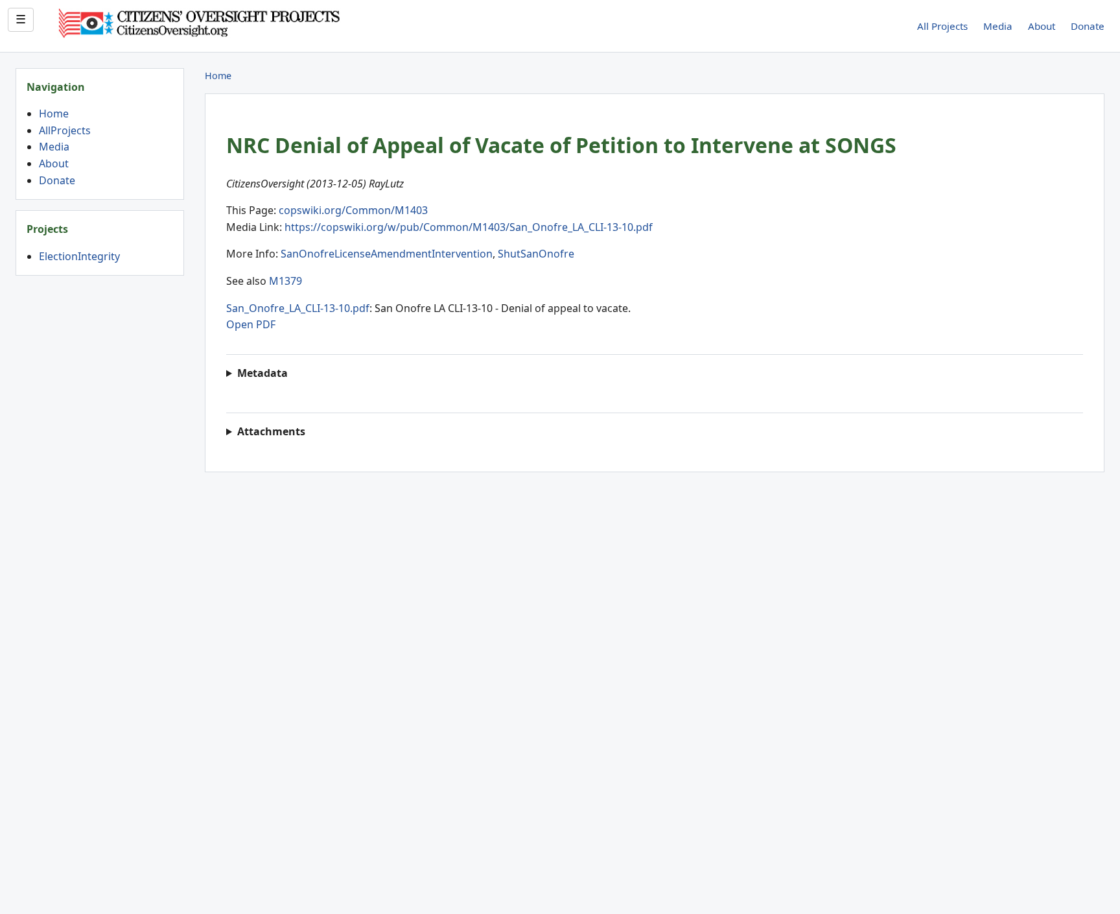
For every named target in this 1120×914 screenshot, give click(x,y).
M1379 (285, 281)
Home (54, 113)
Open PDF (250, 324)
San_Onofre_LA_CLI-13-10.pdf (297, 308)
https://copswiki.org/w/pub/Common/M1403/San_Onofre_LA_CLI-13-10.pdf (469, 227)
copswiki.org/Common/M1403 (353, 210)
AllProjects (65, 130)
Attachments (271, 431)
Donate (1087, 25)
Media (997, 25)
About (1041, 25)
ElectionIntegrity (79, 256)
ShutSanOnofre (536, 254)
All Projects (942, 25)
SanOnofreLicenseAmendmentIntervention (387, 254)
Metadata (262, 373)
